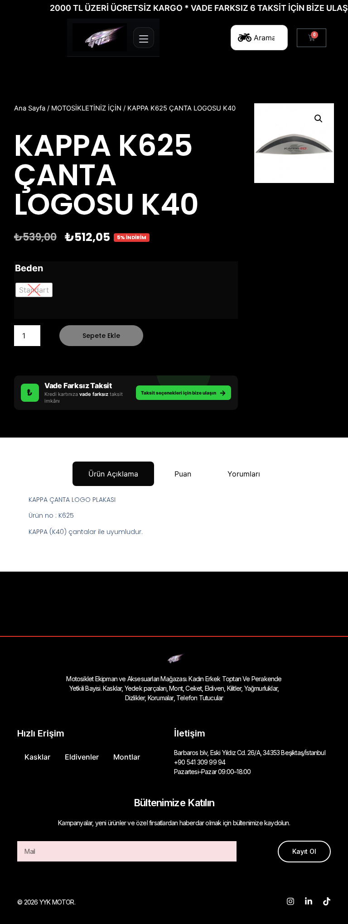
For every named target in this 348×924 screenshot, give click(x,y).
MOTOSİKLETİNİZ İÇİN (86, 108)
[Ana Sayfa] (99, 37)
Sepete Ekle (101, 335)
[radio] (34, 290)
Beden (29, 268)
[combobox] (259, 37)
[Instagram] (290, 901)
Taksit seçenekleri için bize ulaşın (183, 392)
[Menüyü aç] (143, 37)
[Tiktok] (327, 901)
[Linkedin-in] (308, 901)
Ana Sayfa (29, 108)
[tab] (113, 474)
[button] (318, 119)
